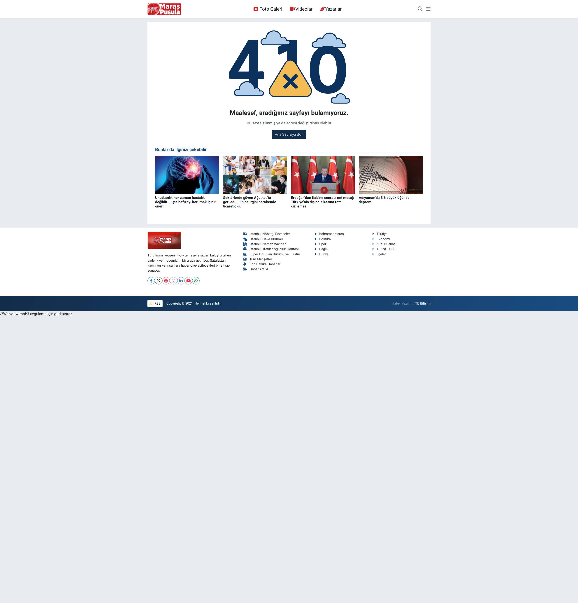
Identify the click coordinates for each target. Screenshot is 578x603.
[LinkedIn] (181, 280)
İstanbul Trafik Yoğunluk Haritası (274, 249)
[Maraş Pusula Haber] (164, 9)
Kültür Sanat (386, 244)
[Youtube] (188, 280)
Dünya (324, 254)
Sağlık (324, 249)
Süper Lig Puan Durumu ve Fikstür (274, 254)
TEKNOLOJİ (385, 249)
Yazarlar (333, 9)
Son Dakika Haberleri (265, 264)
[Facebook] (151, 280)
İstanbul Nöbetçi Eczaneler (269, 234)
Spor (322, 244)
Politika (325, 239)
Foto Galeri (270, 9)
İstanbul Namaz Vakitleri (268, 244)
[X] (158, 280)
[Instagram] (173, 280)
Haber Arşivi (258, 269)
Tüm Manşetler (260, 259)
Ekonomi (383, 239)
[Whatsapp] (196, 280)
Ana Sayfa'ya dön (289, 134)
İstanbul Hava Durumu (266, 239)
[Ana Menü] (428, 9)
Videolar (303, 9)
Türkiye (382, 234)
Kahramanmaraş (331, 234)
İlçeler (381, 254)
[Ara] (420, 9)
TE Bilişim (423, 303)
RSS (157, 303)
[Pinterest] (166, 280)
